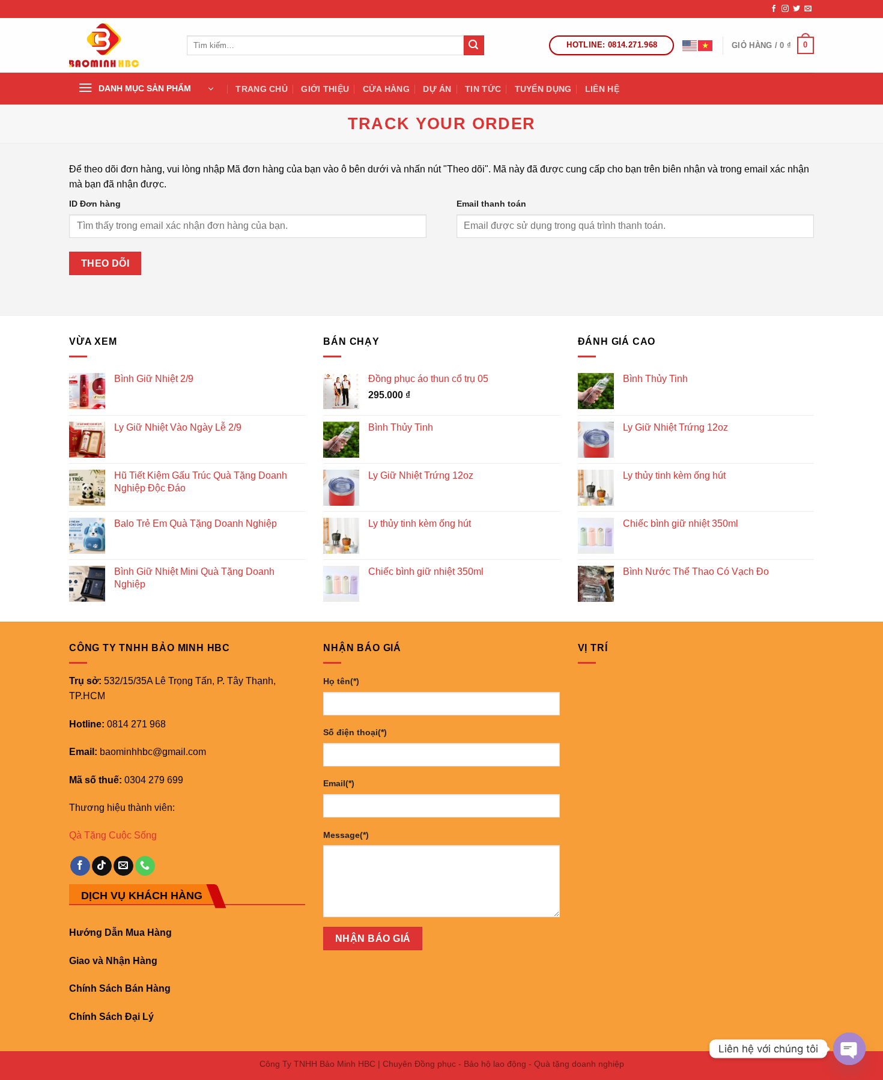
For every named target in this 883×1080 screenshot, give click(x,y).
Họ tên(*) (341, 681)
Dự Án (437, 89)
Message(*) (346, 835)
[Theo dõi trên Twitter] (796, 9)
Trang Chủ (261, 89)
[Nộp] (474, 45)
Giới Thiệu (325, 89)
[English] (690, 45)
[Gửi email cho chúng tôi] (808, 9)
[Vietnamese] (706, 45)
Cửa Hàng (386, 89)
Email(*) (338, 783)
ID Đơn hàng (95, 203)
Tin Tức (483, 89)
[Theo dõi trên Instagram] (785, 9)
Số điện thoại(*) (355, 732)
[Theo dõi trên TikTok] (102, 866)
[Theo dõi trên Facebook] (773, 9)
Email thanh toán (491, 203)
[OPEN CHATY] (849, 1049)
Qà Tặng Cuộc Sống (113, 835)
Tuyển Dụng (543, 89)
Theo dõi (105, 263)
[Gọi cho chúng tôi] (145, 866)
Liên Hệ (602, 89)
